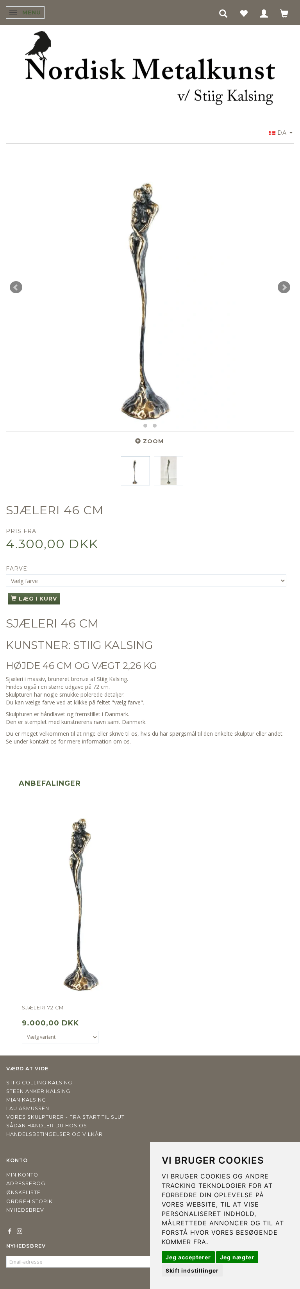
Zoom (153, 441)
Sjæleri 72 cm (43, 1008)
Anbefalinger (50, 783)
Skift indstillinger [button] (192, 1270)
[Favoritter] (244, 13)
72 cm (101, 686)
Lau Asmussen (27, 1108)
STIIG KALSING (113, 645)
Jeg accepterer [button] (188, 1257)
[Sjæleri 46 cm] (150, 287)
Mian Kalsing (26, 1100)
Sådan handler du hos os (46, 1126)
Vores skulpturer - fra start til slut (65, 1117)
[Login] (264, 13)
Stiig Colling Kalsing (39, 1083)
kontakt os (43, 741)
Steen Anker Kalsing (38, 1091)
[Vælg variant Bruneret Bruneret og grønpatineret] (60, 1037)
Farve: (17, 568)
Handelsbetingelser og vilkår (54, 1134)
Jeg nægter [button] (237, 1257)
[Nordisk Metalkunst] (150, 69)
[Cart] (284, 13)
